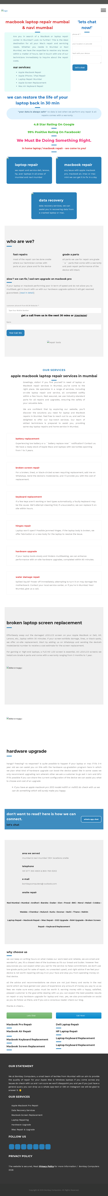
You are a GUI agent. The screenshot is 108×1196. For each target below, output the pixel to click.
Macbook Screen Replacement (26, 1115)
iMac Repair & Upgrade (23, 1129)
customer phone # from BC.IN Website (23, 306)
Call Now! (80, 1015)
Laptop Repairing (20, 1120)
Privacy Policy (46, 1166)
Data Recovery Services (23, 1110)
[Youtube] (42, 1146)
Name (9, 322)
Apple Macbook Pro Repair (24, 1105)
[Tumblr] (29, 1146)
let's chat (80, 67)
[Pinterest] (48, 1146)
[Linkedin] (35, 1146)
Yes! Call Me (15, 333)
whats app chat (91, 819)
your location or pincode (82, 44)
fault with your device (81, 53)
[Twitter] (17, 1146)
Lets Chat (31, 1015)
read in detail (27, 292)
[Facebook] (11, 1146)
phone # (76, 34)
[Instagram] (23, 1146)
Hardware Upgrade (21, 1124)
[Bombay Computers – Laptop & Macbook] (4, 11)
